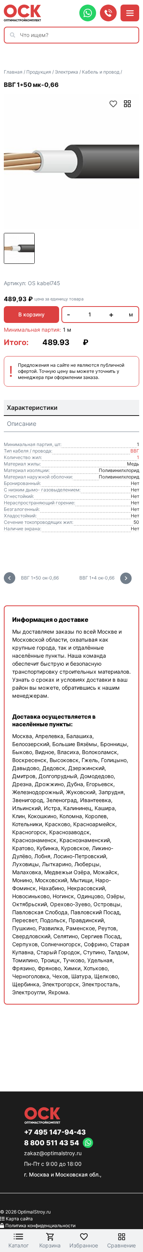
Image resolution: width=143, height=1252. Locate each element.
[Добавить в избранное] (113, 104)
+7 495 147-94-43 (55, 1132)
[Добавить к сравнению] (127, 104)
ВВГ (134, 451)
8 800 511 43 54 (51, 1143)
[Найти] (14, 35)
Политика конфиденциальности (40, 1225)
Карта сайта (19, 1219)
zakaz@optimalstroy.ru (53, 1153)
